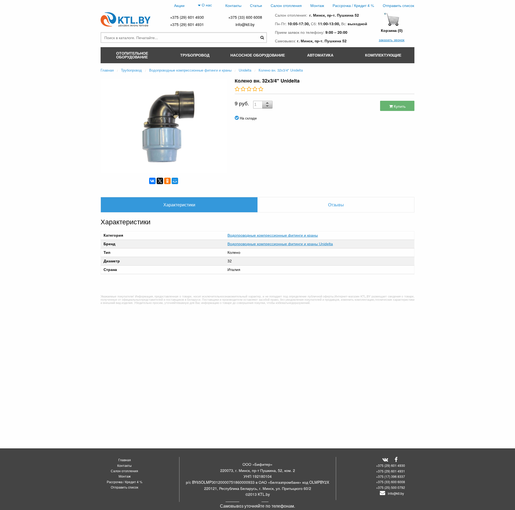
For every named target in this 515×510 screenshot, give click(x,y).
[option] (164, 125)
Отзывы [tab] (336, 205)
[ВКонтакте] (152, 181)
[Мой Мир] (175, 181)
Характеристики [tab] (179, 205)
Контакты (233, 5)
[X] (160, 181)
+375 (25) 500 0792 (390, 487)
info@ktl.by (245, 24)
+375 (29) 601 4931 (187, 24)
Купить (399, 106)
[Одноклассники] (167, 181)
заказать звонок (391, 39)
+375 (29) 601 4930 (187, 17)
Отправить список (398, 5)
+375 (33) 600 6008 (245, 17)
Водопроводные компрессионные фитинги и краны (272, 235)
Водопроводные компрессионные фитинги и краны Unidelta (280, 244)
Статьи (256, 5)
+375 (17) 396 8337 (390, 476)
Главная (124, 459)
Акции (179, 5)
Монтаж (317, 5)
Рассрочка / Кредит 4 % (353, 5)
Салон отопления (286, 5)
